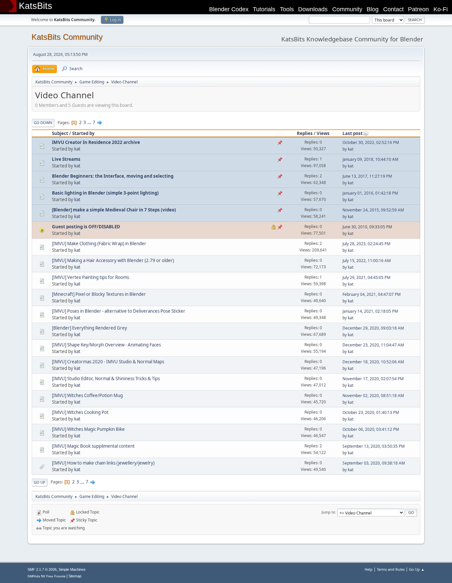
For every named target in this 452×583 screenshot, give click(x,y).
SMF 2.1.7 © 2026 (42, 569)
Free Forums (56, 576)
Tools (287, 9)
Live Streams (66, 159)
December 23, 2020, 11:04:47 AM (373, 345)
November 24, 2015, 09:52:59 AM (373, 210)
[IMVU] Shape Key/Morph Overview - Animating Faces (106, 345)
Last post (352, 133)
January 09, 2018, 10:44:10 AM (370, 159)
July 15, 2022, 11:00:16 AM (366, 260)
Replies (305, 133)
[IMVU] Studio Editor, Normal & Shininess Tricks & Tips (106, 378)
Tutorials (264, 9)
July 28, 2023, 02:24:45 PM (366, 244)
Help (369, 569)
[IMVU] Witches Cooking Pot (80, 412)
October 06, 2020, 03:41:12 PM (370, 429)
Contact (393, 9)
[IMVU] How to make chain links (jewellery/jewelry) (103, 463)
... (89, 122)
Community (347, 9)
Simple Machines (72, 569)
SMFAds (33, 576)
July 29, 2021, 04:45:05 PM (366, 277)
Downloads (313, 9)
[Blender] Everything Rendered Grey (89, 328)
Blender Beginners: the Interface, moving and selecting (112, 176)
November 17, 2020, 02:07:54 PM (373, 378)
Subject (60, 133)
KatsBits (35, 6)
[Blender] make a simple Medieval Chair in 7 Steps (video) (114, 210)
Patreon (418, 9)
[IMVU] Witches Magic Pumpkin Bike (88, 429)
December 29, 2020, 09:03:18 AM (373, 328)
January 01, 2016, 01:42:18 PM (370, 193)
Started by (83, 133)
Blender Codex (229, 9)
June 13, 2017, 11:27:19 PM (367, 176)
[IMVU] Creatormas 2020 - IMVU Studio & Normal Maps (108, 362)
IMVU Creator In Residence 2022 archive (96, 142)
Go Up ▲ (417, 569)
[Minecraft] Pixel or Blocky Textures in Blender (99, 294)
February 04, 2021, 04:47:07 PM (371, 294)
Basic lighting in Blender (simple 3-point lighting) (105, 193)
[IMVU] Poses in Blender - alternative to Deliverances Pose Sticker (118, 311)
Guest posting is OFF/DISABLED (86, 227)
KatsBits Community (67, 36)
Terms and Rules (391, 569)
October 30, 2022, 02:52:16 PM (370, 142)
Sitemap (74, 576)
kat (77, 149)
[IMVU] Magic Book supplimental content (93, 446)
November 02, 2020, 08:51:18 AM (373, 395)
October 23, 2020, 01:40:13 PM (370, 412)
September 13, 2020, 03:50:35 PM (373, 446)
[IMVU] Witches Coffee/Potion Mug (87, 395)
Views (323, 133)
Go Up (39, 482)
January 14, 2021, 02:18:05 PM (370, 311)
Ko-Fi (440, 9)
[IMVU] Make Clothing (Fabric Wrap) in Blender (99, 244)
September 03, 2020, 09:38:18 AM (373, 463)
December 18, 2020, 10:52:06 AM (373, 362)
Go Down (43, 122)
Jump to (328, 512)
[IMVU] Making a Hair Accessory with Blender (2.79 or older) (113, 260)
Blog (373, 9)
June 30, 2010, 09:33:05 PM (367, 227)
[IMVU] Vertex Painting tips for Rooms (90, 277)
